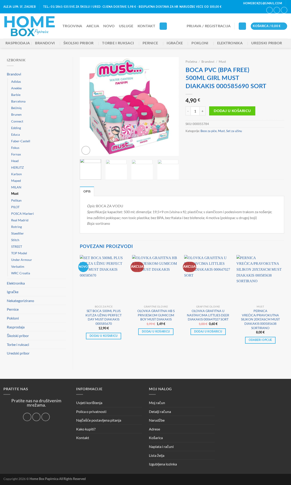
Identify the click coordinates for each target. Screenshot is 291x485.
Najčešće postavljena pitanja (98, 420)
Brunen (16, 114)
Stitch (15, 240)
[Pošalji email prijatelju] (210, 141)
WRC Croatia (20, 273)
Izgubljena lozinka (163, 464)
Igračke (175, 43)
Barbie (15, 95)
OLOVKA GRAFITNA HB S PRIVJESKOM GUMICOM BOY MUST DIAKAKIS (156, 315)
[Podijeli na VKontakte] (221, 141)
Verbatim (17, 266)
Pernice (150, 43)
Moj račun (157, 402)
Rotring (16, 227)
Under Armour (21, 260)
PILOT (15, 207)
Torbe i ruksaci (118, 43)
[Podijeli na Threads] (205, 141)
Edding (16, 128)
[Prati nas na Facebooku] (269, 10)
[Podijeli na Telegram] (238, 141)
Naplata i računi (161, 446)
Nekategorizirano (20, 300)
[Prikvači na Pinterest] (216, 141)
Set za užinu (234, 131)
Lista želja (156, 455)
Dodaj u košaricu (232, 111)
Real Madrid (19, 220)
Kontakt (146, 26)
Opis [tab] (86, 191)
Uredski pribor (266, 43)
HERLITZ (17, 167)
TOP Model (19, 253)
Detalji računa (160, 411)
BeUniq (16, 108)
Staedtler (17, 233)
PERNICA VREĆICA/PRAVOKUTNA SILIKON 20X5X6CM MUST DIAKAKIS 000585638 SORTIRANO (260, 319)
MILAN (16, 187)
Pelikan (16, 200)
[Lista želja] (242, 26)
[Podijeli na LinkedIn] (227, 141)
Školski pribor (78, 43)
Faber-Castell (20, 141)
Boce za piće (209, 131)
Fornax (16, 154)
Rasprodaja (17, 43)
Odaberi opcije (260, 340)
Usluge (126, 26)
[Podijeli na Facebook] (188, 141)
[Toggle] (64, 74)
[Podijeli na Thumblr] (232, 141)
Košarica (156, 437)
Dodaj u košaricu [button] (104, 336)
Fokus (15, 148)
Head (15, 161)
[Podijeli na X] (194, 141)
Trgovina (72, 26)
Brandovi (45, 43)
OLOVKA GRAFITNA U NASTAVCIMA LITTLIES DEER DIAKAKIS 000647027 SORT (208, 315)
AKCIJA (92, 26)
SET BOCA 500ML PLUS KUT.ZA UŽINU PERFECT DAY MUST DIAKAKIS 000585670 (103, 317)
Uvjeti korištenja (89, 402)
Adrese (154, 429)
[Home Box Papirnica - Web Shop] (29, 26)
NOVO (109, 26)
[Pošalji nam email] (284, 10)
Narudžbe (157, 420)
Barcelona (18, 101)
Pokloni (199, 43)
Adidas (16, 81)
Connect (17, 121)
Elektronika (230, 43)
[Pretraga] (163, 26)
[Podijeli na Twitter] (199, 141)
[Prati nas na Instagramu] (276, 10)
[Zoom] (85, 150)
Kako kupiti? (85, 429)
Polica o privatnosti (91, 411)
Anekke (16, 88)
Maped (16, 180)
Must (14, 193)
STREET (16, 246)
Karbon (16, 174)
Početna (191, 61)
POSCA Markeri (22, 213)
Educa (15, 134)
